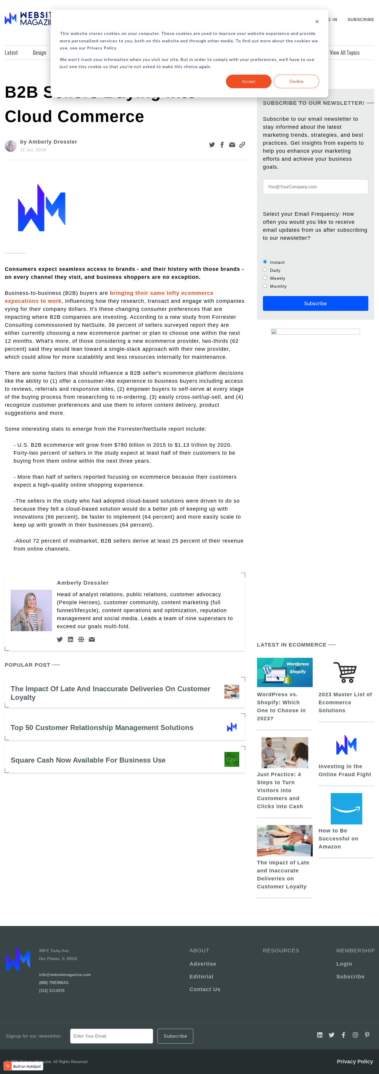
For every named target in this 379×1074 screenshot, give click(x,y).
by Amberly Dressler (48, 142)
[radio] (315, 262)
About (199, 951)
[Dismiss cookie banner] (317, 22)
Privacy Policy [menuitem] (355, 1062)
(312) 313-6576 (52, 990)
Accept (249, 81)
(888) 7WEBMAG (54, 982)
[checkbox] (315, 274)
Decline (296, 81)
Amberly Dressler (83, 583)
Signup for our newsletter (33, 1035)
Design (39, 52)
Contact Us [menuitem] (205, 989)
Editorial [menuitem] (201, 977)
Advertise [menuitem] (203, 964)
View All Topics (344, 52)
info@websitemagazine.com (65, 974)
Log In (329, 19)
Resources (281, 951)
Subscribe (361, 19)
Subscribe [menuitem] (350, 977)
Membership (354, 951)
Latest (11, 52)
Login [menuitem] (344, 964)
